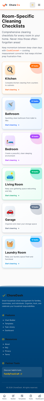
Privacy (8, 351)
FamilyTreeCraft (11, 374)
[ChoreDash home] (11, 4)
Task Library (10, 327)
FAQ (6, 347)
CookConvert (12, 50)
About (7, 344)
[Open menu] (39, 5)
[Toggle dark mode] (32, 5)
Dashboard (9, 330)
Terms (7, 354)
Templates (9, 323)
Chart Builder (10, 320)
